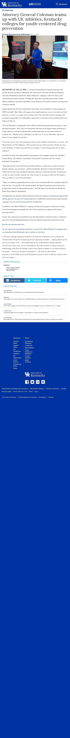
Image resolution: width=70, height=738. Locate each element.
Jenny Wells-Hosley (23, 34)
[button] (63, 4)
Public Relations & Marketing (28, 352)
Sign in (37, 391)
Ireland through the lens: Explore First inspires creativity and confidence (26, 312)
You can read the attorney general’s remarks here (25, 202)
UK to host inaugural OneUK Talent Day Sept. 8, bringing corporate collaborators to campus (32, 306)
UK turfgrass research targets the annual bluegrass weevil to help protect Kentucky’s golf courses (34, 299)
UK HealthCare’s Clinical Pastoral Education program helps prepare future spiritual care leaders (33, 319)
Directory (51, 397)
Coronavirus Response (29, 342)
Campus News (16, 342)
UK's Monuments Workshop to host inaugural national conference (24, 292)
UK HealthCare (17, 350)
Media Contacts (28, 361)
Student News (15, 346)
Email (30, 391)
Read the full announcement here (13, 224)
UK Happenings (7, 10)
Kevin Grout (8, 34)
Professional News (17, 365)
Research (16, 354)
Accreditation (42, 397)
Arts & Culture (15, 361)
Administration (29, 348)
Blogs (15, 368)
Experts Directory (28, 357)
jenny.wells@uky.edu (12, 269)
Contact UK (28, 345)
